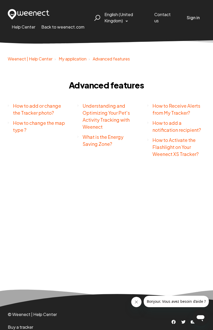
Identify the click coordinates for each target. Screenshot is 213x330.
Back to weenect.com (62, 27)
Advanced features (111, 58)
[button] (96, 17)
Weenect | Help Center (30, 58)
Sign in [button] (193, 17)
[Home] (29, 14)
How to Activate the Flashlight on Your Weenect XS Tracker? (175, 147)
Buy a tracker (20, 327)
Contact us (162, 17)
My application (72, 58)
